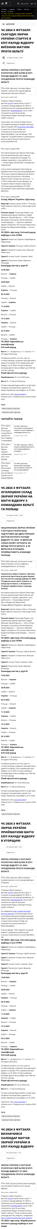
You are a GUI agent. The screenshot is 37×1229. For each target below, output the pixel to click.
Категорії (10, 24)
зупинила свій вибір (26, 127)
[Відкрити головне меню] (2, 3)
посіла (10, 103)
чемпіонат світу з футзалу (11, 412)
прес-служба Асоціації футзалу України (16, 1218)
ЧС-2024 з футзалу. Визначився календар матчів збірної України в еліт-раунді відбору (17, 1137)
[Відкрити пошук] (18, 3)
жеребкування (16, 110)
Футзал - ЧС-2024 (7, 11)
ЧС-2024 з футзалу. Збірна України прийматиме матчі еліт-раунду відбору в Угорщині (18, 832)
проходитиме (19, 394)
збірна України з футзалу (11, 408)
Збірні (19, 9)
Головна (4, 9)
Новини (12, 9)
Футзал (26, 9)
